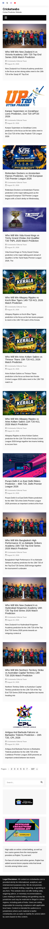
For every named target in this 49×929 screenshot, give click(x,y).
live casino (9, 852)
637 (32, 769)
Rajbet (37, 860)
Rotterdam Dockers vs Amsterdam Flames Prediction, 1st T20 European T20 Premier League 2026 (24, 176)
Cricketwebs (11, 9)
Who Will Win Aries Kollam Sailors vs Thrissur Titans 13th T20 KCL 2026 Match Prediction (23, 359)
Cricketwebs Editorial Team (17, 61)
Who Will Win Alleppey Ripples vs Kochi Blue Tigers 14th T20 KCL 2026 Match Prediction (24, 300)
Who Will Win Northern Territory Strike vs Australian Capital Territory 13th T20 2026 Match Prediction (24, 673)
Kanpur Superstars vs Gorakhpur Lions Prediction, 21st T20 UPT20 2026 (22, 114)
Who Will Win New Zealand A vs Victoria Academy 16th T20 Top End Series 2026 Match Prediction (23, 54)
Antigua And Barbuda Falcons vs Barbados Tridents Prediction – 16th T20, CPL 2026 (23, 735)
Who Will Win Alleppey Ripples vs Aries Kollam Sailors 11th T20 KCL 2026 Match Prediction (22, 422)
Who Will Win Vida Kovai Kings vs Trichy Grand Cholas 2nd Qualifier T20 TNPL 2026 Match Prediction (22, 238)
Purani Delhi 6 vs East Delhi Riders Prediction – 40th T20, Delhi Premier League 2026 (23, 484)
